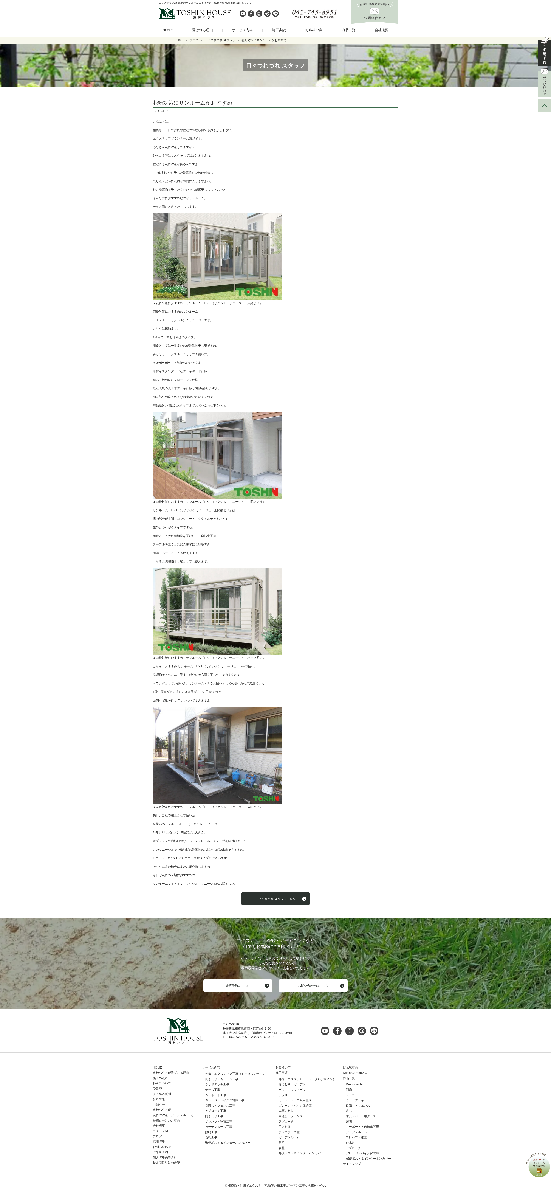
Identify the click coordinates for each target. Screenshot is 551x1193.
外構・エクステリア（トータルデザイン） (307, 1079)
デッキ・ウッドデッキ (294, 1089)
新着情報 (159, 1099)
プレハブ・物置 (289, 1132)
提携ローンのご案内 (166, 1120)
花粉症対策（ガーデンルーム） (174, 1115)
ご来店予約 (160, 1152)
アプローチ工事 (215, 1110)
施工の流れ (160, 1078)
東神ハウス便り (163, 1109)
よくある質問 (162, 1094)
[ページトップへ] (544, 105)
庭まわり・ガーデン (292, 1084)
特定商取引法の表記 (166, 1162)
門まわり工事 (214, 1116)
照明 (282, 1142)
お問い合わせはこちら (313, 985)
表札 (282, 1148)
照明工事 (211, 1132)
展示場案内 (350, 1067)
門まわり (285, 1126)
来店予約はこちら (238, 985)
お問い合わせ (162, 1147)
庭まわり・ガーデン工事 (221, 1079)
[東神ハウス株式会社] (172, 13)
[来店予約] (544, 51)
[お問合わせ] (544, 82)
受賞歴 (157, 1088)
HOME (168, 30)
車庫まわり (286, 1110)
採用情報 (159, 1141)
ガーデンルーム (289, 1137)
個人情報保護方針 (165, 1157)
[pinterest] (267, 13)
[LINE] (275, 13)
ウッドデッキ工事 (217, 1084)
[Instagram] (259, 13)
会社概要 (381, 30)
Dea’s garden (355, 1084)
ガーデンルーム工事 (218, 1126)
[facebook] (251, 13)
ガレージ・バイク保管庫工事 (224, 1100)
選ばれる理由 (202, 30)
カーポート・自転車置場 (295, 1100)
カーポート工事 (215, 1095)
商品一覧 (348, 30)
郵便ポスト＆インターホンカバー (227, 1142)
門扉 (349, 1089)
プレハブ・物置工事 (218, 1121)
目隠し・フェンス (291, 1116)
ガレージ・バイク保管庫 (295, 1105)
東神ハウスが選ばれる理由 (171, 1072)
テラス (283, 1095)
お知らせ (159, 1104)
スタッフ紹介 (162, 1131)
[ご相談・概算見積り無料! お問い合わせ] (374, 21)
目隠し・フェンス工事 (220, 1105)
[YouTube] (326, 1031)
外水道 (350, 1142)
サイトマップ (352, 1163)
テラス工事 (212, 1089)
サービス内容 (242, 30)
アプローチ (286, 1121)
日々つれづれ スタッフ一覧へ (275, 899)
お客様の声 (313, 30)
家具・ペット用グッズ (361, 1116)
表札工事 (211, 1137)
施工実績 (279, 30)
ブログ (157, 1136)
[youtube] (243, 13)
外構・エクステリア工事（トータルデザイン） (236, 1073)
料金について (162, 1083)
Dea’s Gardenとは (355, 1072)
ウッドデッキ (355, 1100)
